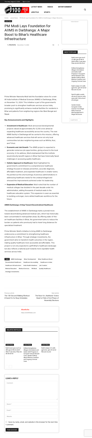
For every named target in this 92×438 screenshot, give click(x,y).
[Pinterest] (31, 50)
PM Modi (34, 268)
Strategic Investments (12, 271)
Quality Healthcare (45, 268)
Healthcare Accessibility (30, 262)
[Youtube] (86, 1)
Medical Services (24, 268)
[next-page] (10, 366)
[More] (41, 50)
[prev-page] (7, 366)
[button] (85, 9)
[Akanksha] (5, 45)
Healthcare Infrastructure (13, 265)
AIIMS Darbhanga (16, 259)
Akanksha (12, 45)
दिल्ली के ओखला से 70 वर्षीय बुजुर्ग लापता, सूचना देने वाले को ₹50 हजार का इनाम (48, 350)
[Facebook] (77, 1)
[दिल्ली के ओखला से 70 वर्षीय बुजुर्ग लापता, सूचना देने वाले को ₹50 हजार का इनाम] (49, 340)
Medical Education (11, 268)
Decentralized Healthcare (13, 262)
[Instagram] (80, 1)
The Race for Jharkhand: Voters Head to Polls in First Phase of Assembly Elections (47, 298)
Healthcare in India (46, 262)
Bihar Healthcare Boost (45, 259)
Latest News (14, 18)
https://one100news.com (28, 312)
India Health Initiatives (30, 265)
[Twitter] (83, 1)
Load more (74, 120)
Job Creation (43, 265)
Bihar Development (30, 259)
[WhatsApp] (36, 50)
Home (6, 18)
